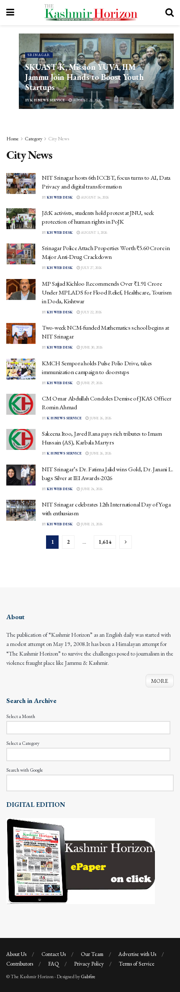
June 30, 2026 (91, 347)
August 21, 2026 (86, 100)
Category (33, 138)
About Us (16, 954)
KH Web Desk (60, 197)
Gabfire (88, 976)
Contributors (19, 963)
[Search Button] (169, 12)
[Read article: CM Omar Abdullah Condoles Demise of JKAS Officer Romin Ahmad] (21, 404)
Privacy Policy (89, 963)
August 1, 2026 (93, 232)
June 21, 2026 (91, 524)
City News (58, 138)
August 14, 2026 (94, 197)
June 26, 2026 (100, 418)
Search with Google (24, 769)
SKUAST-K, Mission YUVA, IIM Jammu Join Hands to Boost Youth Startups (84, 77)
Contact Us (53, 954)
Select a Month (20, 716)
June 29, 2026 (91, 382)
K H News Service (47, 100)
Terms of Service (136, 963)
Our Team (92, 954)
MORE (159, 681)
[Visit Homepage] (90, 12)
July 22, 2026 (91, 312)
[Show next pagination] (125, 542)
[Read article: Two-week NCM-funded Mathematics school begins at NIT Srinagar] (21, 333)
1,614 (104, 541)
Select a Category (22, 743)
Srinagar (39, 54)
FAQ (53, 963)
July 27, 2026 (91, 267)
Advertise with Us (137, 954)
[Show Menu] (10, 12)
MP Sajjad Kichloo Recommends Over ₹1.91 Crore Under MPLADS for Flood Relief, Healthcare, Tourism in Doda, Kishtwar (107, 292)
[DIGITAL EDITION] (80, 860)
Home (12, 138)
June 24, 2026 (91, 488)
